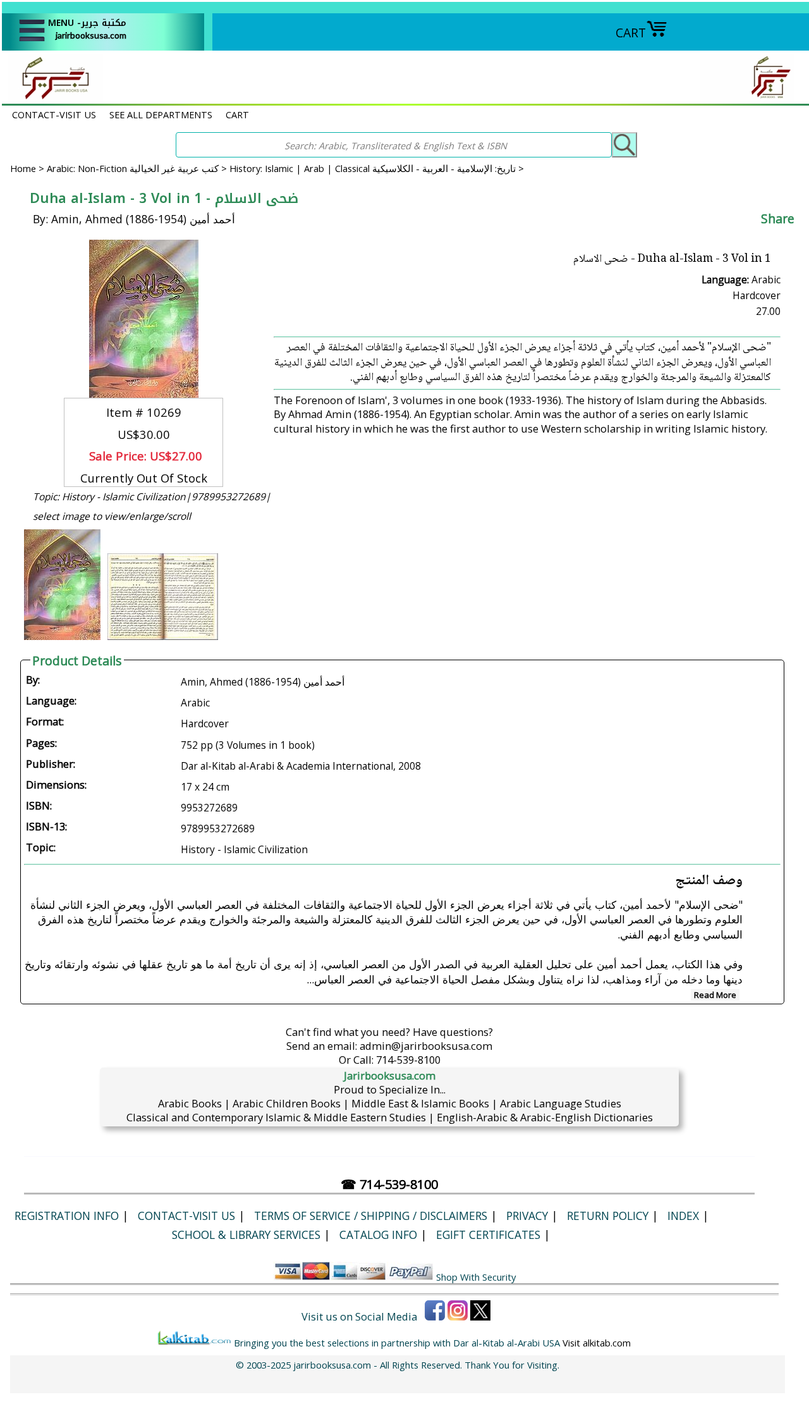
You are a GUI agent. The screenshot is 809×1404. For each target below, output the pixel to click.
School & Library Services (246, 1234)
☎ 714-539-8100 (389, 1184)
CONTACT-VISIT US (54, 114)
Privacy (527, 1215)
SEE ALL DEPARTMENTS (160, 114)
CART (631, 32)
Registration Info (67, 1215)
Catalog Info (378, 1234)
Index (683, 1215)
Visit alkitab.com (597, 1342)
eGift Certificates (488, 1234)
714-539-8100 (408, 1059)
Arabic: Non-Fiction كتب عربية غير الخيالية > (138, 168)
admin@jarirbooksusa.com (426, 1045)
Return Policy (607, 1215)
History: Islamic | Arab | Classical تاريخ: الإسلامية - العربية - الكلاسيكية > (376, 168)
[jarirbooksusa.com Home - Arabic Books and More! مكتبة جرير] (52, 97)
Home (23, 168)
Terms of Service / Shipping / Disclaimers (370, 1215)
